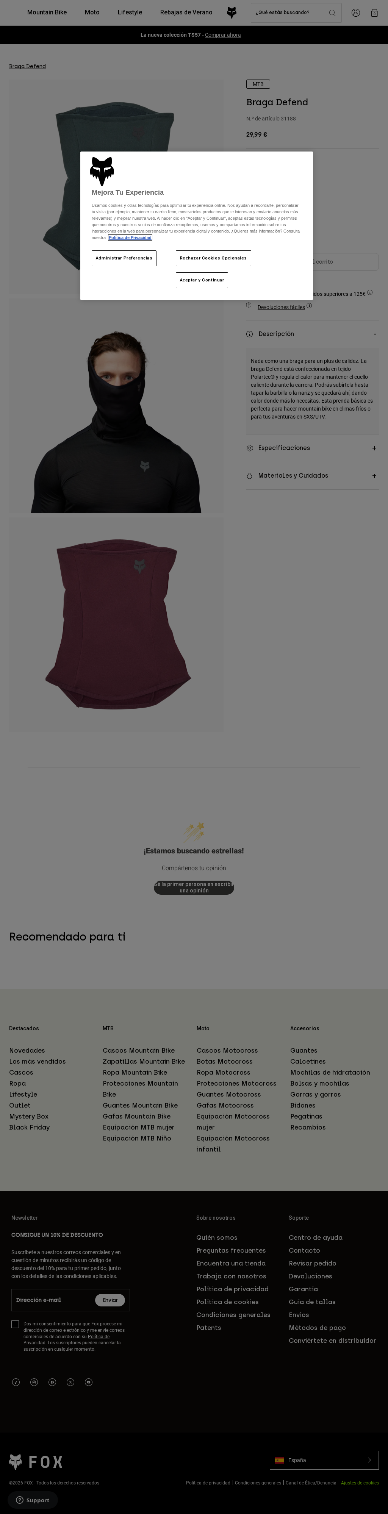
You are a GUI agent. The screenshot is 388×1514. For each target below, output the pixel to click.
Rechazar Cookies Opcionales (213, 258)
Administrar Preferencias (124, 258)
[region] (196, 226)
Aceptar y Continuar (202, 280)
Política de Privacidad (130, 237)
